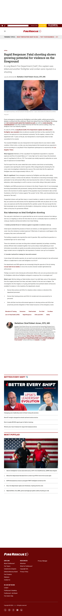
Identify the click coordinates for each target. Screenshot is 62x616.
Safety (5, 50)
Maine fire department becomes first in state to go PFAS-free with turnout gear (28, 475)
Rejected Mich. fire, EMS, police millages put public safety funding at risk (27, 490)
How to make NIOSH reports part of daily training (18, 422)
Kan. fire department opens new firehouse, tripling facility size (24, 485)
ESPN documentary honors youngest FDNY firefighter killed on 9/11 (26, 480)
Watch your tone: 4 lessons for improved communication (20, 427)
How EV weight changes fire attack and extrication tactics (21, 417)
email (43, 340)
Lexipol (15, 605)
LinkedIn (37, 340)
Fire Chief (41, 311)
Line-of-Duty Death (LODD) (12, 314)
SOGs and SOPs (39, 314)
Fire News (50, 311)
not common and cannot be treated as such (20, 123)
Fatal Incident (32, 311)
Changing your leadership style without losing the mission (21, 413)
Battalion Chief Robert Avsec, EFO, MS (31, 77)
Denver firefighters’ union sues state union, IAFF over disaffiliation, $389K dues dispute (31, 470)
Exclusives (22, 311)
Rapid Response (27, 314)
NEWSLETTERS (34, 25)
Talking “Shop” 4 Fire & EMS (33, 336)
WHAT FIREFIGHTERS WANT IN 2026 (27, 37)
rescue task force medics (12, 266)
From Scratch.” (19, 340)
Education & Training (11, 311)
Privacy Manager (42, 561)
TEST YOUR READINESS (47, 37)
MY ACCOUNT (42, 25)
